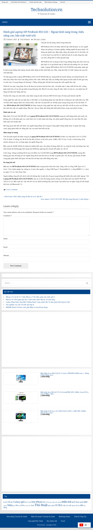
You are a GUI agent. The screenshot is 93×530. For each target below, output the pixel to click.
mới (73, 502)
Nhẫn (10, 505)
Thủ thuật (41, 505)
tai (29, 505)
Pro (17, 505)
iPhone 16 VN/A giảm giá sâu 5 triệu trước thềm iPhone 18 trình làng (30, 299)
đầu (85, 505)
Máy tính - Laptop (39, 39)
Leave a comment (11, 189)
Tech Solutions (25, 39)
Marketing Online (64, 516)
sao (25, 505)
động (5, 507)
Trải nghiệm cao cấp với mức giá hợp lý (20, 305)
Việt (64, 505)
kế (44, 502)
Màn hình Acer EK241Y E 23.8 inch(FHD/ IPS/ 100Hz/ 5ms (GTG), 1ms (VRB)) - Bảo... (64, 393)
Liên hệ (62, 2)
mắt (69, 501)
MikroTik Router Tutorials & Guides (43, 516)
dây (11, 502)
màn (64, 501)
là (46, 502)
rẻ (19, 505)
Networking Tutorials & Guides (17, 516)
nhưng (5, 505)
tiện (49, 505)
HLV (26, 502)
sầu (27, 505)
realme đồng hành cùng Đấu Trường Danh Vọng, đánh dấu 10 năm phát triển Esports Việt (38, 302)
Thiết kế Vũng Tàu (80, 516)
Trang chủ (5, 2)
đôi (81, 505)
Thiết (32, 505)
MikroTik (55, 502)
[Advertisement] (46, 339)
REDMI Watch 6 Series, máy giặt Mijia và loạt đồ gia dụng (27, 307)
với (70, 505)
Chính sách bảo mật (35, 2)
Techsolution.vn (46, 9)
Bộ (6, 502)
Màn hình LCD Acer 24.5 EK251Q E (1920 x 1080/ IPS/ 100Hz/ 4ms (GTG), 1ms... (63, 412)
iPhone (39, 501)
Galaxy (17, 501)
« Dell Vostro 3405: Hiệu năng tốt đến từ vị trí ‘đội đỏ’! (23, 196)
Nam (77, 502)
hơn (33, 501)
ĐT (77, 505)
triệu (52, 505)
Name (5, 238)
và (67, 505)
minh (59, 502)
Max (51, 502)
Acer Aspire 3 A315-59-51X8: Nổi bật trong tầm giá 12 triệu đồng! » (65, 199)
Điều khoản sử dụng (51, 2)
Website (6, 255)
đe (79, 505)
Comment (7, 215)
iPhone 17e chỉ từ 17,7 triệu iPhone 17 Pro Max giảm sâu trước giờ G (30, 297)
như (85, 501)
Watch (73, 505)
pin (14, 505)
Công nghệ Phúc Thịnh (35, 521)
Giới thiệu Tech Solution (18, 2)
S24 (22, 505)
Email (5, 247)
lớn (48, 502)
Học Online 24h (52, 521)
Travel (63, 521)
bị (4, 502)
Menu (4, 22)
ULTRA (58, 505)
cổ (8, 501)
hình (29, 502)
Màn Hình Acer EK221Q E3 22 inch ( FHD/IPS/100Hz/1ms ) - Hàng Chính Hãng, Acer (64, 374)
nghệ (81, 502)
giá (22, 501)
